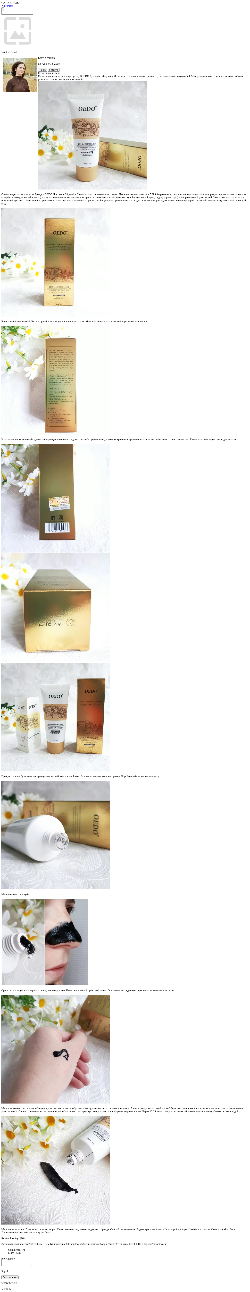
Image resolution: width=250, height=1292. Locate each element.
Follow (42, 69)
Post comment (10, 1277)
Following (53, 69)
